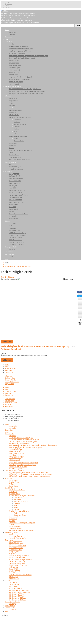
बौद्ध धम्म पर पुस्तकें (15, 451)
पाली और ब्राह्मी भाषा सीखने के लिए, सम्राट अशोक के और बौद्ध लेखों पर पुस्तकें (33, 445)
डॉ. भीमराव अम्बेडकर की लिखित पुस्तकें (21, 438)
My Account (8, 4)
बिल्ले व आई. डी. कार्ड (16, 544)
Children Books (14, 494)
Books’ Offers (10, 606)
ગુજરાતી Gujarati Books (17, 538)
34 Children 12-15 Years (17, 600)
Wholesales (9, 406)
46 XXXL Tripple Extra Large (19, 592)
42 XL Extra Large (15, 588)
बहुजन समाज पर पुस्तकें (16, 453)
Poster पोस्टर (13, 569)
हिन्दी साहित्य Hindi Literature (14, 470)
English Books (14, 482)
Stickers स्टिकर (14, 579)
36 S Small (13, 582)
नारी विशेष (12, 436)
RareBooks (13, 492)
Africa (11, 525)
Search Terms (9, 401)
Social (16, 507)
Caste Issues (18, 497)
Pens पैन (12, 573)
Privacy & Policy (11, 380)
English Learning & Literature (19, 511)
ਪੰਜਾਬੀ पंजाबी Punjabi (16, 536)
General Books (10, 608)
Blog (6, 366)
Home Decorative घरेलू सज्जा (19, 555)
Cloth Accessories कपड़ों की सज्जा (20, 559)
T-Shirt (11, 484)
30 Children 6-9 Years (16, 596)
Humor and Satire (20, 515)
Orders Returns (10, 399)
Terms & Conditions (12, 382)
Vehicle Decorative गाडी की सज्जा (20, 575)
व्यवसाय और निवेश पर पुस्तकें (18, 467)
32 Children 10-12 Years (17, 598)
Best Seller (8, 370)
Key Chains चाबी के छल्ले (17, 546)
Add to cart (7, 360)
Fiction (16, 513)
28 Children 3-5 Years (16, 594)
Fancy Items (13, 486)
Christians (17, 503)
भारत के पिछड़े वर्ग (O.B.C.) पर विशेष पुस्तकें (23, 441)
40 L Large (13, 586)
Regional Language (11, 532)
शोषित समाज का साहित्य (16, 457)
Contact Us (9, 372)
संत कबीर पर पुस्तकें (15, 469)
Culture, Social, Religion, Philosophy (21, 496)
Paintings (12, 604)
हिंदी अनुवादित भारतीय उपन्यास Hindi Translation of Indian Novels (30, 474)
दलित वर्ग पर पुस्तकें (15, 459)
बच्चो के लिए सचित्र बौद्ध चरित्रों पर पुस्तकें (22, 465)
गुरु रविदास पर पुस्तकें (16, 455)
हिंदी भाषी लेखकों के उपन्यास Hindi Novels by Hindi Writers (28, 472)
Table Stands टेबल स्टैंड (17, 561)
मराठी (11, 534)
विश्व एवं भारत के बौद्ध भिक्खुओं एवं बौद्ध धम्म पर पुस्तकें (25, 447)
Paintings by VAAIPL (12, 602)
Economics (13, 519)
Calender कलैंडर (14, 567)
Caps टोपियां (13, 553)
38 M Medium (14, 584)
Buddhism (17, 499)
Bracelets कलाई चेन (15, 550)
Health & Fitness (15, 526)
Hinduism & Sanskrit (21, 501)
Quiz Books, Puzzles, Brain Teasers (21, 530)
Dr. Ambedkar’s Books (17, 490)
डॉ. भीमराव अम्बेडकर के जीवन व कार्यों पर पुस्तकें (24, 440)
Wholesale (8, 478)
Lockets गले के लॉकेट (16, 548)
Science (12, 521)
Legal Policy (9, 384)
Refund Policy (10, 378)
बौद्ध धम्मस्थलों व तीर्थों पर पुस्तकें (19, 443)
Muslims (16, 505)
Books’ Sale (9, 430)
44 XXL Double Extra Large (19, 590)
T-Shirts (7, 580)
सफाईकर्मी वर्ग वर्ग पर (15, 449)
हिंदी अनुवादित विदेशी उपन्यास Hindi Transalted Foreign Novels (29, 476)
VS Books (12, 609)
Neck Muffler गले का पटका (18, 565)
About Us (8, 376)
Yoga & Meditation (15, 528)
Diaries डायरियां (14, 571)
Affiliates (8, 404)
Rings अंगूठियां (14, 552)
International (13, 517)
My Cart (7, 2)
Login (7, 5)
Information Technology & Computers (22, 523)
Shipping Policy (10, 368)
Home (7, 263)
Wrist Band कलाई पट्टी (17, 563)
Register (7, 7)
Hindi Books (9, 434)
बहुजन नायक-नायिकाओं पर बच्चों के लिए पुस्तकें (23, 463)
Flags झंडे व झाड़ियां (15, 542)
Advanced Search (11, 403)
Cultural (16, 509)
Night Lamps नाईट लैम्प (17, 557)
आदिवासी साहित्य (14, 461)
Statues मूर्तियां (13, 577)
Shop (7, 432)
